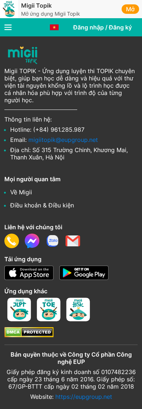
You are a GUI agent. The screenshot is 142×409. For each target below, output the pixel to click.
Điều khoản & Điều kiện (42, 205)
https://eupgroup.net (83, 396)
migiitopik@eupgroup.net (63, 139)
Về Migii (21, 192)
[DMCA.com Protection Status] (29, 335)
